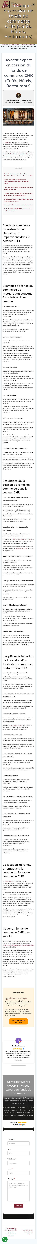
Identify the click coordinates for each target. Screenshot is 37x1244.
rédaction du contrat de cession (21, 539)
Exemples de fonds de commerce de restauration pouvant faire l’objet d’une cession (16, 181)
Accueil (4, 45)
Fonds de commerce (27, 45)
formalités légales (16, 725)
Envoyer (19, 1206)
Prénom (10, 1139)
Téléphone (11, 1159)
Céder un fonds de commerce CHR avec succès (18, 205)
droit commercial (21, 548)
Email (10, 1169)
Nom (9, 1149)
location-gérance (10, 881)
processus (8, 143)
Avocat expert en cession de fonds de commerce (18, 945)
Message (11, 1179)
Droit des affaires (13, 45)
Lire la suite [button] (18, 1060)
